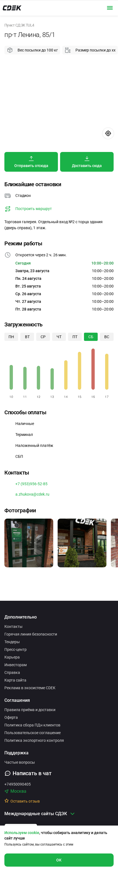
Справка (12, 672)
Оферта (11, 717)
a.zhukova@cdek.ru (32, 494)
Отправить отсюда (31, 165)
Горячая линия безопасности (30, 634)
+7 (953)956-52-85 (31, 484)
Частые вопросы (19, 762)
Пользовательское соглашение (32, 733)
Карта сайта (15, 680)
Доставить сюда (87, 165)
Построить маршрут (33, 208)
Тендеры (12, 642)
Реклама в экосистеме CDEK (29, 688)
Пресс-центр (15, 649)
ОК (59, 860)
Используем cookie (21, 832)
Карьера (12, 657)
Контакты (13, 626)
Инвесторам (15, 665)
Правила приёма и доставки (29, 710)
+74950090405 (17, 784)
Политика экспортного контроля (34, 740)
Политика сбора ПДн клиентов (32, 725)
